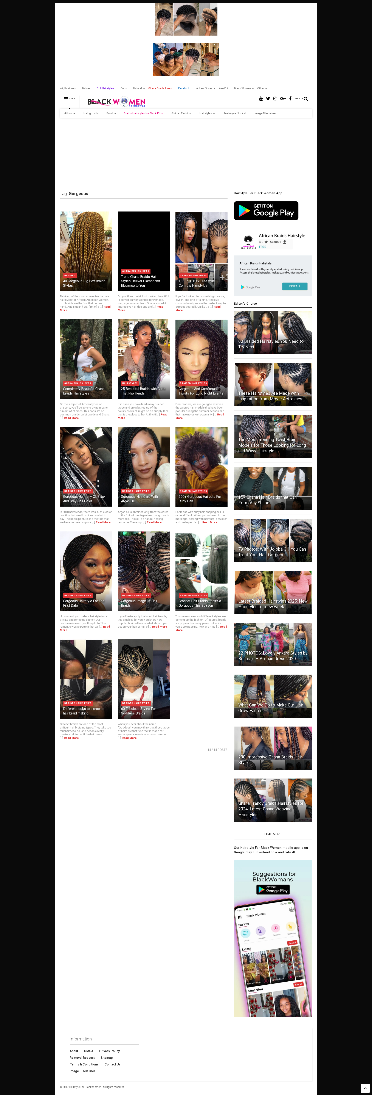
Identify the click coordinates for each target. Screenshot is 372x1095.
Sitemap (107, 1057)
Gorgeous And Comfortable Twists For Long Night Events (201, 391)
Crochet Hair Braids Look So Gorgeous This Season (200, 603)
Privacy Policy (109, 1051)
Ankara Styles (204, 88)
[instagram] (275, 99)
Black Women (242, 88)
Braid (110, 113)
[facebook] (290, 99)
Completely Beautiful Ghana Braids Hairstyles (83, 391)
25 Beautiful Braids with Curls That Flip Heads (143, 391)
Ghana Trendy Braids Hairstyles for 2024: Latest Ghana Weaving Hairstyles (271, 809)
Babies (86, 88)
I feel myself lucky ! (234, 113)
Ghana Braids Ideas (160, 88)
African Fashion (181, 113)
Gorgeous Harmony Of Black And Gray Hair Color (84, 499)
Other (260, 88)
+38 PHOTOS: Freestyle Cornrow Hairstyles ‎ (197, 283)
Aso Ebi (223, 88)
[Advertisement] (186, 154)
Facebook (184, 88)
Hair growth (91, 113)
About (74, 1051)
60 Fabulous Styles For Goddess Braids (138, 711)
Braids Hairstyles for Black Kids (143, 113)
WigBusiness (68, 88)
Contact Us (113, 1064)
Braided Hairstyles (193, 383)
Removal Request (82, 1057)
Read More (71, 418)
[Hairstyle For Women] (113, 105)
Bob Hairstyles (105, 88)
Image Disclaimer (265, 113)
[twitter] (268, 99)
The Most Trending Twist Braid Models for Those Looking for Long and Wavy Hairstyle (272, 445)
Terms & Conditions (84, 1064)
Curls (124, 88)
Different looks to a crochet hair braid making (83, 711)
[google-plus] (283, 99)
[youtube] (261, 99)
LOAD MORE (273, 834)
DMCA (88, 1051)
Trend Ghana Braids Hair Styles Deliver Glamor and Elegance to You (140, 281)
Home (71, 113)
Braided (69, 275)
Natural (137, 88)
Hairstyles (206, 113)
